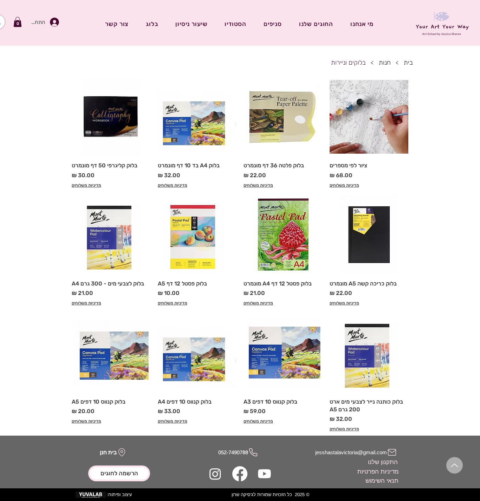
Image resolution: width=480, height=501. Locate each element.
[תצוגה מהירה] (369, 116)
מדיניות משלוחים (344, 185)
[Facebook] (239, 473)
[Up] (454, 465)
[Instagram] (215, 473)
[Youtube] (264, 473)
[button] (17, 22)
